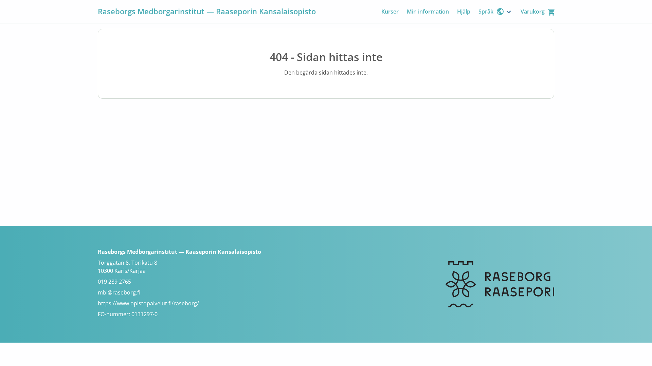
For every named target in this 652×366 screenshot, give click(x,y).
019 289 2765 (114, 281)
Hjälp (463, 11)
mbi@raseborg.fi (119, 292)
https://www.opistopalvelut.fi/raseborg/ (148, 303)
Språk (485, 11)
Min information (428, 11)
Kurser (390, 11)
